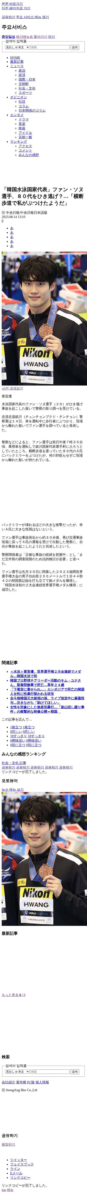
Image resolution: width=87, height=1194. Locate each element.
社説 (22, 101)
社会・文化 (27, 88)
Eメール (16, 1173)
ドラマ (24, 119)
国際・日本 (27, 79)
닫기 (51, 36)
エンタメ (17, 115)
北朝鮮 (24, 84)
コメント (25, 150)
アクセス (25, 146)
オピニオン (18, 97)
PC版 (31, 1082)
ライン (15, 1169)
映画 (22, 128)
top (4, 1190)
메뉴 (10, 1190)
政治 (22, 70)
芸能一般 (25, 137)
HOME (15, 57)
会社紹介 (8, 1082)
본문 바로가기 (12, 3)
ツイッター (18, 1160)
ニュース (17, 66)
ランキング (18, 141)
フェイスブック (22, 1164)
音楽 (22, 124)
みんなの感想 (29, 155)
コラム (24, 106)
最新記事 (17, 61)
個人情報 (42, 1082)
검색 (74, 47)
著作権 (21, 1082)
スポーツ (25, 93)
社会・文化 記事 (14, 763)
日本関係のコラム (32, 110)
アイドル (25, 132)
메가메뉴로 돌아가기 (31, 36)
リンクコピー (20, 1177)
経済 (22, 75)
